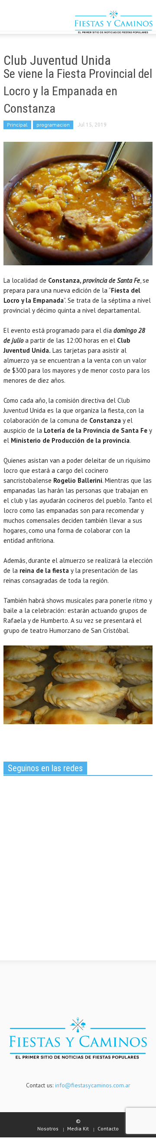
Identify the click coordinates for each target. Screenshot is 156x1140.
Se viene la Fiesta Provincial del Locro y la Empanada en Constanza (77, 91)
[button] (33, 23)
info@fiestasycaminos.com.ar (92, 1085)
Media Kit (78, 1128)
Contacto (108, 1128)
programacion (53, 124)
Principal (17, 124)
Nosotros (47, 1128)
